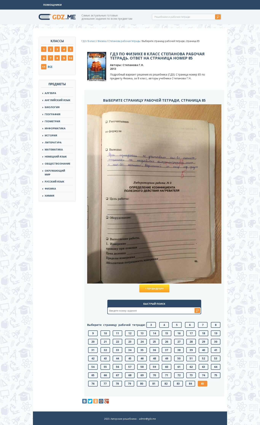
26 (166, 341)
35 (142, 350)
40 (203, 350)
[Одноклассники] (95, 401)
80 (141, 383)
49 (166, 358)
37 (166, 350)
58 (142, 367)
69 (142, 375)
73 (191, 375)
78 (117, 383)
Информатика (55, 128)
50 (178, 358)
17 (191, 333)
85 (202, 383)
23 (129, 341)
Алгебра (50, 93)
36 (154, 350)
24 (142, 341)
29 (203, 341)
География (52, 114)
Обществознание (57, 163)
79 (129, 383)
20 (92, 341)
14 (154, 333)
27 (178, 341)
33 (117, 350)
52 (203, 358)
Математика (54, 149)
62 (191, 367)
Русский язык (54, 181)
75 (215, 375)
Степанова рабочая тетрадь (124, 41)
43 (105, 358)
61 (178, 367)
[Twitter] (90, 401)
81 (153, 383)
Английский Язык (57, 100)
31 (92, 350)
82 (165, 383)
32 (105, 350)
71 (166, 375)
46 (142, 358)
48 (154, 358)
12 (129, 333)
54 (92, 367)
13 (142, 333)
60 (166, 367)
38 (178, 350)
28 (191, 341)
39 (191, 350)
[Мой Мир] (101, 401)
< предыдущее (154, 288)
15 (166, 333)
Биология (52, 107)
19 (215, 333)
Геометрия (52, 121)
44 (117, 358)
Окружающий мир (55, 172)
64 (215, 367)
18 (203, 333)
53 (215, 358)
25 (154, 341)
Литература (53, 142)
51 (191, 358)
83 (178, 383)
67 (117, 375)
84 (190, 383)
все (50, 66)
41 (215, 350)
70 (154, 375)
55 (105, 367)
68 (129, 375)
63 (203, 367)
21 (105, 341)
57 (129, 367)
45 (129, 358)
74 (203, 375)
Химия (49, 195)
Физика (50, 188)
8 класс (92, 41)
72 (178, 375)
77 (105, 383)
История (51, 135)
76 (92, 383)
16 (178, 333)
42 (92, 358)
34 (129, 350)
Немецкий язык (56, 156)
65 (92, 375)
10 (70, 58)
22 (117, 341)
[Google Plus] (106, 401)
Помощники (52, 4)
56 (117, 367)
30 (215, 341)
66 (105, 375)
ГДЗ (83, 41)
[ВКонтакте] (84, 401)
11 (43, 67)
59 (154, 367)
